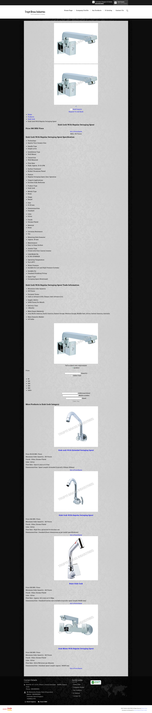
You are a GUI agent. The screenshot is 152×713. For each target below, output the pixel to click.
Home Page (68, 10)
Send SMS (43, 702)
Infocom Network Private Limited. (140, 710)
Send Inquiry (77, 109)
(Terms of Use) (144, 708)
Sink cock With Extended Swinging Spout (76, 450)
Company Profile (82, 10)
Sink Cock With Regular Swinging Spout (76, 515)
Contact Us (120, 10)
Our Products (96, 10)
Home (30, 114)
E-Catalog (108, 10)
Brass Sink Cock (76, 583)
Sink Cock (31, 119)
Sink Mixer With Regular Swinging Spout (76, 648)
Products (31, 117)
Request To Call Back (76, 112)
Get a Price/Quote (76, 131)
